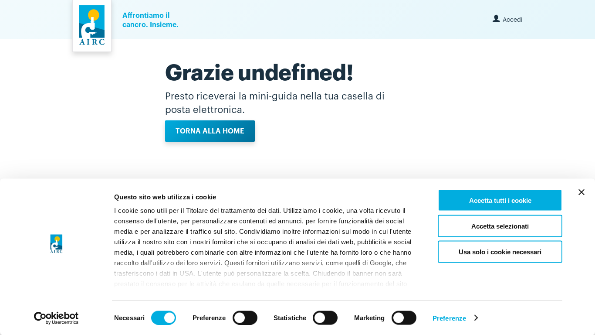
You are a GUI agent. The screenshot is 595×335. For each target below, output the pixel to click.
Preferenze (449, 317)
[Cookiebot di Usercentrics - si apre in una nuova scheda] (56, 318)
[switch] (245, 318)
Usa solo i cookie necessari (500, 251)
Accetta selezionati (500, 225)
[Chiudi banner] (581, 192)
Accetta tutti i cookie (500, 200)
